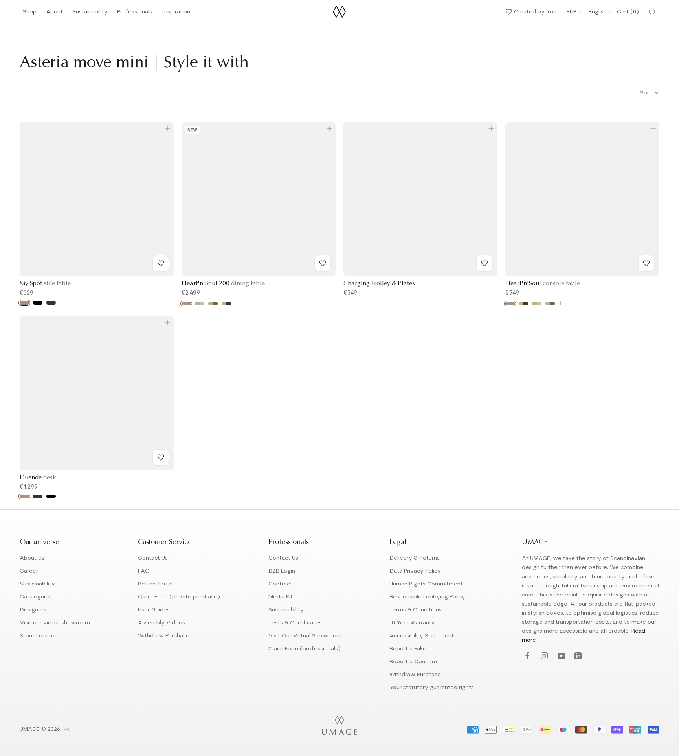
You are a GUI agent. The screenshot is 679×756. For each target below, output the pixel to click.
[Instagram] (543, 656)
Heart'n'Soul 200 (223, 284)
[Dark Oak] (51, 303)
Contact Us (153, 558)
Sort (646, 92)
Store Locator (38, 636)
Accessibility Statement (421, 636)
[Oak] (24, 303)
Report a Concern (413, 661)
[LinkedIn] (577, 656)
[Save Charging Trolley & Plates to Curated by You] (484, 263)
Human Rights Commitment (426, 584)
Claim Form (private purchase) (179, 597)
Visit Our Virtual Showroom (304, 636)
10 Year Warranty (412, 623)
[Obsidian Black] (226, 303)
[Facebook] (526, 656)
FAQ (144, 571)
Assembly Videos (161, 623)
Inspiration (175, 14)
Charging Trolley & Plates (379, 284)
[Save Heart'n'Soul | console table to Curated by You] (646, 263)
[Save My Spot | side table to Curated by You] (160, 263)
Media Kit (280, 597)
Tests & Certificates (295, 623)
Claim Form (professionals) (304, 648)
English (598, 12)
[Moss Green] (213, 303)
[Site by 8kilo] (67, 730)
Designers (33, 610)
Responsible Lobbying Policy (427, 597)
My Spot (45, 284)
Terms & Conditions (415, 610)
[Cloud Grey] (199, 303)
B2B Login (281, 571)
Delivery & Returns (414, 558)
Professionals (134, 14)
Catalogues (35, 597)
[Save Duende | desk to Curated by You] (160, 457)
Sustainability (90, 14)
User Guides (154, 610)
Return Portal (155, 584)
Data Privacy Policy (415, 571)
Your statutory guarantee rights (431, 687)
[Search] (652, 12)
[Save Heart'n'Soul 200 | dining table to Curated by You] (322, 263)
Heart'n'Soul (542, 284)
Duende (38, 478)
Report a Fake (407, 648)
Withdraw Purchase (163, 636)
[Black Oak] (37, 303)
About (54, 14)
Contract (280, 584)
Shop (30, 14)
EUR (572, 12)
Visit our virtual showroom (55, 623)
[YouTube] (560, 656)
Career (29, 571)
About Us (32, 558)
